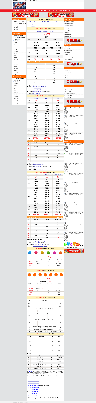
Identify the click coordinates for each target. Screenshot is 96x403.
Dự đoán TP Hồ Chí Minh (70, 88)
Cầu (69, 10)
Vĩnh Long (16, 72)
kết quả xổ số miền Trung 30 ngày (40, 246)
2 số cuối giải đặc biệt (69, 21)
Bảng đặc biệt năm (69, 27)
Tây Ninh (15, 66)
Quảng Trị (16, 103)
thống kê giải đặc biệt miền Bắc (39, 86)
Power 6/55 (16, 31)
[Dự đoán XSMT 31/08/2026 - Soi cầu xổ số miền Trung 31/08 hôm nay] (66, 157)
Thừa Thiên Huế (45, 21)
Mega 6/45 (16, 25)
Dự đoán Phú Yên (68, 95)
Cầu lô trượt (67, 73)
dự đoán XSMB (37, 88)
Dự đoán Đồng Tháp (69, 89)
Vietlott (55, 10)
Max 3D (57, 24)
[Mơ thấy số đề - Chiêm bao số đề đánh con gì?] (66, 136)
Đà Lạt (58, 98)
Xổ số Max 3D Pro (40, 297)
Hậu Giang (16, 59)
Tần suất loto (67, 48)
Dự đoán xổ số (36, 10)
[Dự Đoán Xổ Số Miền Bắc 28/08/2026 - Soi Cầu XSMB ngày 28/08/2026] (66, 236)
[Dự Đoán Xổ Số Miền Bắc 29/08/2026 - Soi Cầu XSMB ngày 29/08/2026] (66, 206)
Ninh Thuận (16, 96)
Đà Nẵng (15, 85)
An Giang (15, 42)
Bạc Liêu (15, 44)
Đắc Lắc (15, 87)
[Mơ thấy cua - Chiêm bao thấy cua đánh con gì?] (66, 110)
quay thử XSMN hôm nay (38, 167)
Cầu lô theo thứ (68, 77)
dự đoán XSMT (37, 242)
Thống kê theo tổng (69, 28)
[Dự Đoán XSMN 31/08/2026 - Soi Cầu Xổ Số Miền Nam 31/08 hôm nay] (66, 167)
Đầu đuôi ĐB (67, 30)
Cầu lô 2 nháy (68, 75)
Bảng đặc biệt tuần (69, 23)
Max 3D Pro (16, 29)
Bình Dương (16, 47)
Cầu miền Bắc (67, 68)
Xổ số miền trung (17, 76)
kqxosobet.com (24, 402)
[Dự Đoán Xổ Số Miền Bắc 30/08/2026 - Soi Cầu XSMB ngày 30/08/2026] (66, 177)
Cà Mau (33, 26)
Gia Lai (15, 90)
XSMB (14, 10)
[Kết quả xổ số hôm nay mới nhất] (19, 5)
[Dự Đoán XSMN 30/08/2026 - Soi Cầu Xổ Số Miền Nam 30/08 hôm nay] (66, 197)
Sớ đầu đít (74, 10)
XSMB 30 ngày (27, 10)
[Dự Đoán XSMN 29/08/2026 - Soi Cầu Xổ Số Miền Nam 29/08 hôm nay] (66, 226)
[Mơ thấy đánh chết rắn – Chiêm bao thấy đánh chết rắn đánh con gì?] (66, 127)
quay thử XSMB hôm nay (38, 91)
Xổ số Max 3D (40, 333)
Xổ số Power (40, 270)
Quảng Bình (16, 98)
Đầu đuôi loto (67, 52)
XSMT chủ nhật (43, 172)
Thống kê (49, 10)
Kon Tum (47, 174)
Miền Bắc (58, 21)
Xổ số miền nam (16, 33)
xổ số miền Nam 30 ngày (42, 169)
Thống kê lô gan (68, 46)
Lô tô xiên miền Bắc (69, 57)
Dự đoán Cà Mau (68, 91)
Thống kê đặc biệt (68, 19)
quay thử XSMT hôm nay (38, 244)
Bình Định (16, 83)
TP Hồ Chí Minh (33, 21)
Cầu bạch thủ (67, 70)
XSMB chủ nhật (43, 28)
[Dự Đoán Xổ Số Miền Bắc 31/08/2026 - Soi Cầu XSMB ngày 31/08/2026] (66, 147)
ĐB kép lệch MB (68, 34)
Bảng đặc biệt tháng (69, 25)
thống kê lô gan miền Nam (38, 164)
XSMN (18, 10)
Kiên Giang (47, 98)
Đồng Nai (15, 57)
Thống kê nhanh (68, 50)
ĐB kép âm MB (68, 36)
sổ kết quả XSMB (36, 93)
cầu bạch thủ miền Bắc (37, 89)
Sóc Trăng (16, 64)
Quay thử (43, 10)
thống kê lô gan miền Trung (39, 241)
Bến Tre (15, 46)
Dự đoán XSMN (68, 97)
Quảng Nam (16, 102)
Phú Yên (45, 24)
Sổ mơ (60, 10)
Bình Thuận (16, 51)
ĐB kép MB (67, 32)
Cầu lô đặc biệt (68, 72)
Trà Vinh (15, 70)
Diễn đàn (65, 10)
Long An (15, 62)
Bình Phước (16, 49)
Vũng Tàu (16, 74)
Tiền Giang (36, 98)
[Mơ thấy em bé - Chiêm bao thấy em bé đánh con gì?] (66, 119)
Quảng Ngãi (16, 100)
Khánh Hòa (36, 174)
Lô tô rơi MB (67, 54)
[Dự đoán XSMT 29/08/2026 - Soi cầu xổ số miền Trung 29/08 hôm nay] (66, 217)
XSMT (22, 10)
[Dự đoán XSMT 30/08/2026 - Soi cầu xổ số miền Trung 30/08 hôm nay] (66, 187)
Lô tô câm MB (68, 56)
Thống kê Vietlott (68, 59)
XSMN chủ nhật (43, 95)
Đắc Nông (16, 88)
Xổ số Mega (39, 248)
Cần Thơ (15, 53)
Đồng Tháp (33, 24)
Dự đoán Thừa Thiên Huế (70, 93)
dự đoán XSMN (37, 166)
